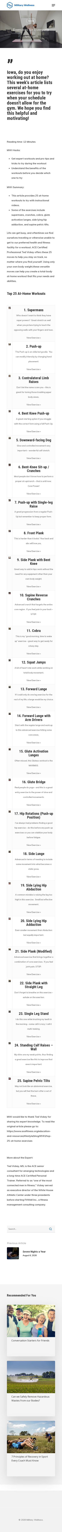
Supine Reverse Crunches (36, 597)
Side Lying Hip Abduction (36, 887)
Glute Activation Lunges (36, 753)
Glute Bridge (36, 782)
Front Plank (35, 533)
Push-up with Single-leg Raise (35, 504)
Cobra (36, 631)
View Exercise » (33, 337)
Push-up (35, 346)
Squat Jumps (36, 662)
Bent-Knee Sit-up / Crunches (35, 469)
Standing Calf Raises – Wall (36, 1047)
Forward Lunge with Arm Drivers (36, 718)
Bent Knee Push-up (35, 413)
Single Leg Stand (36, 1014)
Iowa (31, 20)
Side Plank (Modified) (36, 951)
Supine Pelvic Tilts (36, 1081)
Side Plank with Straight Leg (36, 985)
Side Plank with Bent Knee (35, 562)
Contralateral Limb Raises (35, 380)
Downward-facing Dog (35, 440)
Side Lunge (36, 854)
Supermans (35, 310)
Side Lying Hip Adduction (36, 923)
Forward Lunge (36, 689)
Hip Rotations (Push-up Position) (36, 816)
